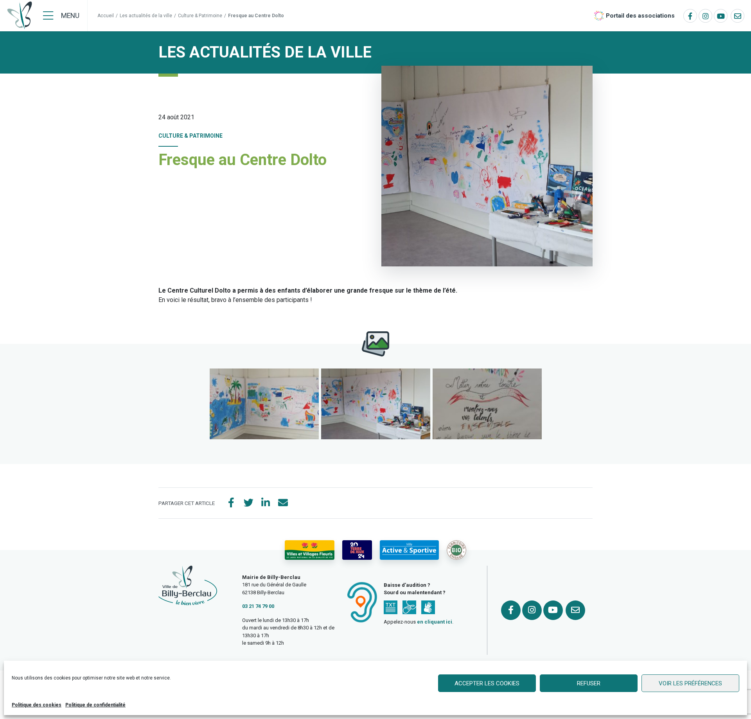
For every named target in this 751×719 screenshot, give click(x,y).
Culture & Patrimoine (200, 15)
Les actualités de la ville (146, 15)
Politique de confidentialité (95, 705)
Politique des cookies (36, 705)
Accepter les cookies (487, 683)
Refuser (588, 683)
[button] (264, 403)
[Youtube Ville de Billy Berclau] (721, 16)
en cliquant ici (434, 622)
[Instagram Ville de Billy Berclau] (705, 16)
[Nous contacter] (737, 16)
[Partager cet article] (283, 503)
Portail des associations (640, 15)
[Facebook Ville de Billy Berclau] (690, 16)
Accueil (105, 15)
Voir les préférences (690, 683)
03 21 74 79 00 (258, 606)
